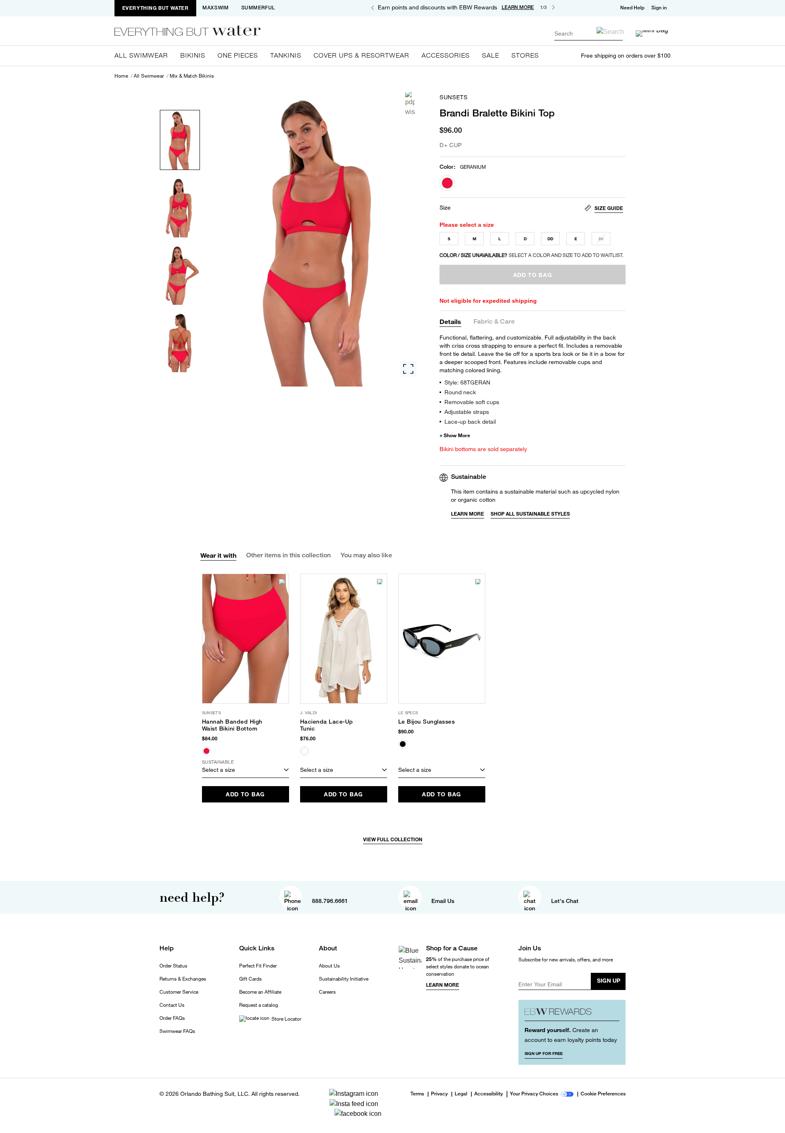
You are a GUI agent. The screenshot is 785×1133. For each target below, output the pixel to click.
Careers (327, 992)
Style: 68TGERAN (467, 382)
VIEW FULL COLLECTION (392, 839)
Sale (490, 55)
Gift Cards (250, 979)
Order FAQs (172, 1018)
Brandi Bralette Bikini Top (497, 112)
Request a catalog (258, 1005)
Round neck (460, 392)
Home (121, 76)
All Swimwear (149, 76)
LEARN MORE (518, 7)
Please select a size (467, 224)
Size (445, 207)
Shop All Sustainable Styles (530, 514)
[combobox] (588, 33)
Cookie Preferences (603, 1094)
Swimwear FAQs (177, 1031)
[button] (660, 7)
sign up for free (544, 1053)
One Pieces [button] (238, 55)
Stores (525, 55)
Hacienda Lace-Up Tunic (326, 725)
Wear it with (218, 555)
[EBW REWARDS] (572, 1013)
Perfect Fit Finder (258, 966)
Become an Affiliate (260, 992)
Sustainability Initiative (343, 979)
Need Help (632, 8)
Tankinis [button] (285, 55)
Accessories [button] (446, 55)
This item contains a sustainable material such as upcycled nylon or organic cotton (535, 495)
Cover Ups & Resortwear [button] (361, 55)
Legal (461, 1094)
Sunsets (453, 97)
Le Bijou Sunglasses (426, 721)
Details (450, 321)
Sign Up (608, 980)
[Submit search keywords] (610, 31)
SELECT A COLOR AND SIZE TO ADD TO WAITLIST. (532, 255)
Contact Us (171, 1005)
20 (601, 238)
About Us (329, 966)
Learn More (467, 514)
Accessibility (488, 1094)
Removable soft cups (471, 401)
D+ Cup (451, 144)
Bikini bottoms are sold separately (483, 448)
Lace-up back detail (470, 421)
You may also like (366, 555)
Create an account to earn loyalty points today (571, 1034)
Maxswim (215, 8)
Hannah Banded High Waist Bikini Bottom (232, 725)
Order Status (173, 966)
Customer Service (178, 992)
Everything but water (155, 8)
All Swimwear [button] (141, 55)
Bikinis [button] (192, 55)
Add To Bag (245, 794)
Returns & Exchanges (182, 979)
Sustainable (468, 477)
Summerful (258, 8)
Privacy (439, 1094)
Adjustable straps (466, 411)
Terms (417, 1094)
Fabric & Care (494, 321)
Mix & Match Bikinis (192, 76)
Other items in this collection (288, 555)
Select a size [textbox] (218, 769)
